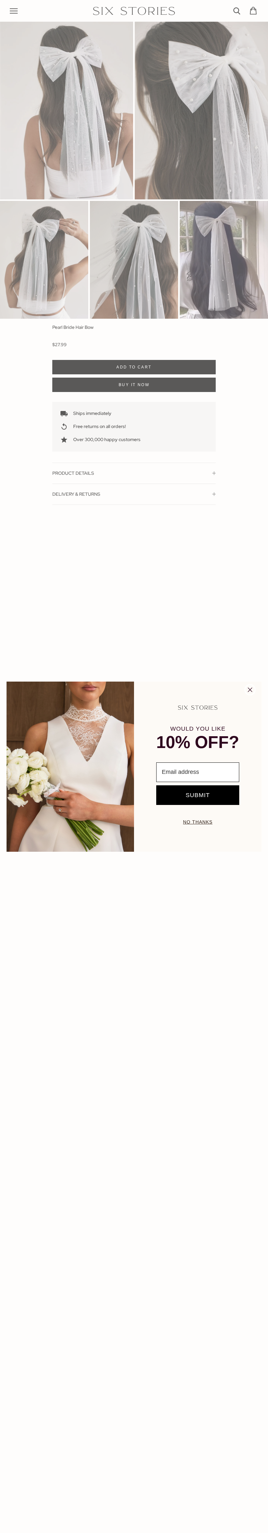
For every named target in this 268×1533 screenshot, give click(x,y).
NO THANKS (197, 822)
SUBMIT (198, 795)
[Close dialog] (250, 690)
